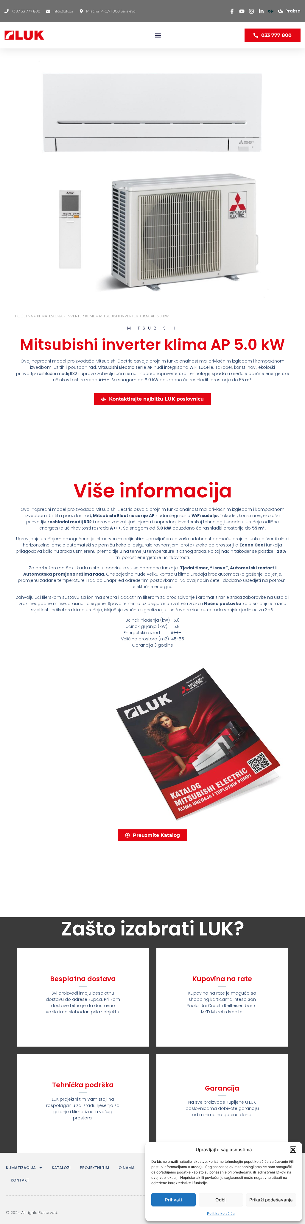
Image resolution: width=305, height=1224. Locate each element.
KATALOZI (61, 1168)
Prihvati (173, 1200)
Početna (24, 316)
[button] (293, 1150)
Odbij (221, 1200)
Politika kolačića (221, 1213)
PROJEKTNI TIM (94, 1168)
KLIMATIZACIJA (50, 316)
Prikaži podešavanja (271, 1200)
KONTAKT (20, 1180)
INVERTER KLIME (81, 316)
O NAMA (127, 1168)
